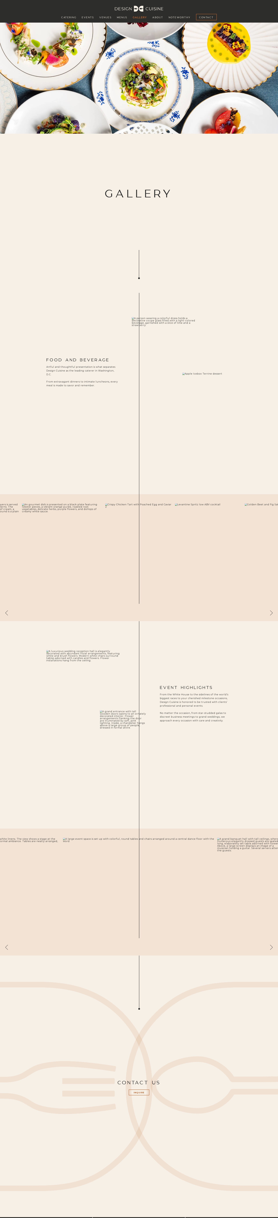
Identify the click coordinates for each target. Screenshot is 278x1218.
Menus (122, 17)
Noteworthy (180, 17)
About (157, 17)
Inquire (139, 1092)
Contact (206, 17)
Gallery (140, 17)
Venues (105, 17)
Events (88, 17)
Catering (68, 17)
